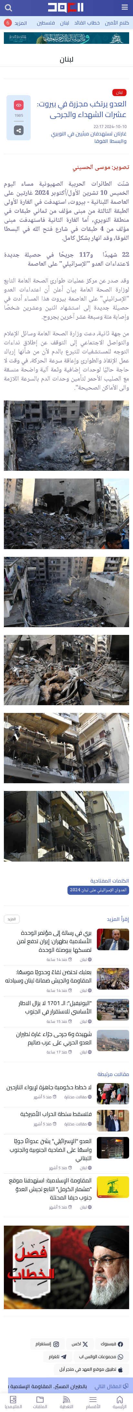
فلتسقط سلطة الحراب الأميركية (56, 1114)
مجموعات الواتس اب (98, 1356)
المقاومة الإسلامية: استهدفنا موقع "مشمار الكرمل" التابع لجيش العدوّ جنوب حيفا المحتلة (50, 1189)
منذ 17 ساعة (57, 1052)
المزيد (21, 22)
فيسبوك (109, 1343)
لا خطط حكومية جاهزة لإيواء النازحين (49, 1087)
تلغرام (54, 1356)
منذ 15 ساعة (57, 1021)
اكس (77, 1343)
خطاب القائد (87, 22)
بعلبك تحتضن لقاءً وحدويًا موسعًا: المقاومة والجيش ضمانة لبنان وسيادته (48, 976)
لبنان (64, 22)
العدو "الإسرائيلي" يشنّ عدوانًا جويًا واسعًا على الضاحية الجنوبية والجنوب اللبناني (51, 1149)
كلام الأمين (117, 22)
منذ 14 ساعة (57, 960)
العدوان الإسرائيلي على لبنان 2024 (98, 890)
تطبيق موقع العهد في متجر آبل (88, 1369)
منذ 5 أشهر (43, 1097)
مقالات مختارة (76, 1097)
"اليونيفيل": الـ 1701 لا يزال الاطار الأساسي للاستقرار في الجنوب (55, 1007)
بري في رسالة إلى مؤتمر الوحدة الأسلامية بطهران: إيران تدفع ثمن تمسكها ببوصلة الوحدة (54, 941)
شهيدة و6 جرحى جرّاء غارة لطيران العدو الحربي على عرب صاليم (54, 1038)
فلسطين (46, 22)
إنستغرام (44, 1343)
